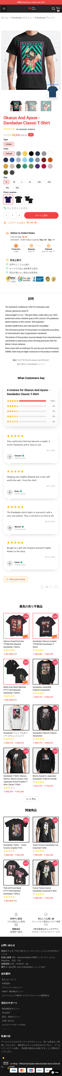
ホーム (4, 17)
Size (5, 177)
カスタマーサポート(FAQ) (13, 1025)
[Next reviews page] (56, 587)
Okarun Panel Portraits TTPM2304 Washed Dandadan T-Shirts (13, 644)
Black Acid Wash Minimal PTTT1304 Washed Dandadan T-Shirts (14, 690)
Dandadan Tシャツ (45, 17)
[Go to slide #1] (16, 106)
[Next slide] (56, 60)
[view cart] (58, 8)
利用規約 (6, 983)
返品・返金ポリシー (11, 1017)
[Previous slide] (6, 60)
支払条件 (6, 1013)
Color (5, 149)
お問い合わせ (8, 1021)
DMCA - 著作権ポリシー (12, 991)
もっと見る (31, 799)
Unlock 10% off (5, 1063)
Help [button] (57, 1072)
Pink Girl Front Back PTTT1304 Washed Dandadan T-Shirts (12, 891)
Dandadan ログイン (21, 17)
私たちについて (9, 979)
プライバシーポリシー (12, 987)
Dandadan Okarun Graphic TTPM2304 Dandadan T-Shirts (45, 644)
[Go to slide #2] (31, 106)
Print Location (9, 192)
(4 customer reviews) (25, 129)
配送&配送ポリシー (10, 1009)
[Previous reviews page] (42, 587)
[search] (53, 8)
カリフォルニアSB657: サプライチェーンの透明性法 (25, 995)
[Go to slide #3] (46, 106)
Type (5, 139)
